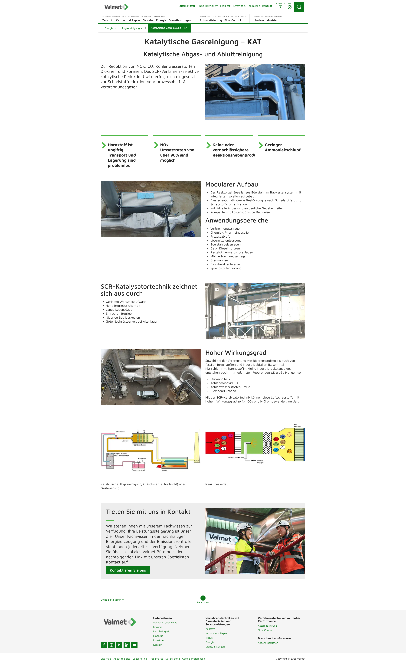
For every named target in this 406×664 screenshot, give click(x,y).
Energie (210, 642)
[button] (110, 28)
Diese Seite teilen (111, 599)
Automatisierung (267, 625)
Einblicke (158, 635)
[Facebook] (104, 645)
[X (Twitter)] (119, 645)
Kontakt (157, 644)
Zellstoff (210, 628)
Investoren (159, 640)
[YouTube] (134, 645)
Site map (106, 658)
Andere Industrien (268, 642)
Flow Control (265, 630)
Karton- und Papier (217, 633)
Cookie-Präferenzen (193, 658)
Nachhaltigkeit (161, 631)
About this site (122, 658)
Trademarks (156, 658)
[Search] (299, 7)
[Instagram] (111, 645)
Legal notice (140, 658)
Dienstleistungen (215, 646)
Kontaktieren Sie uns (128, 570)
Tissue (209, 637)
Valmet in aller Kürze (165, 622)
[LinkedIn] (127, 645)
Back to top (203, 602)
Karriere (157, 626)
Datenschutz (172, 658)
